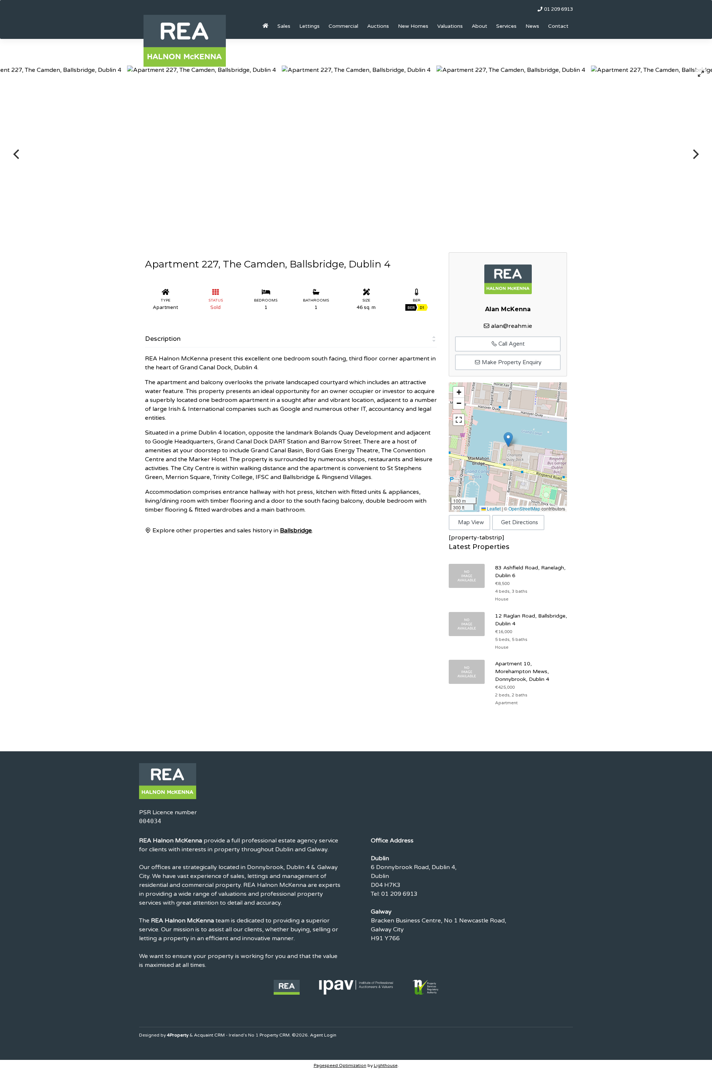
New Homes (413, 26)
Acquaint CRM (209, 1035)
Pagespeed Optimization (340, 1065)
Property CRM (275, 1035)
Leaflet (493, 508)
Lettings (309, 26)
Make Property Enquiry (510, 362)
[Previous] (17, 154)
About (479, 26)
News (532, 26)
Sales (283, 26)
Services (506, 26)
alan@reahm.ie (511, 326)
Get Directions (519, 522)
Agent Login (323, 1035)
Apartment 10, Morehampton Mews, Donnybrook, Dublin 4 (522, 671)
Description (163, 339)
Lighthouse (386, 1065)
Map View (471, 522)
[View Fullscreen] (458, 419)
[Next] (695, 154)
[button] (508, 439)
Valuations (450, 26)
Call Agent (511, 343)
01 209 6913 (558, 9)
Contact (558, 26)
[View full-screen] (701, 74)
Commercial (343, 26)
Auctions (378, 26)
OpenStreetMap (524, 508)
